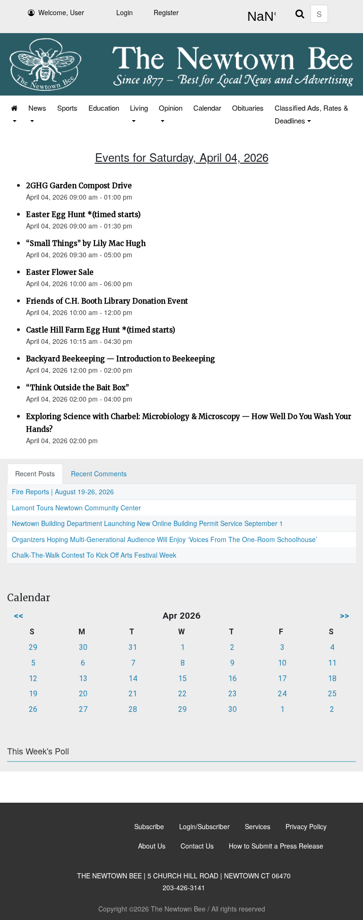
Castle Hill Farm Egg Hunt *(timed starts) (100, 329)
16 (232, 678)
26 (33, 709)
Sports (67, 108)
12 (33, 678)
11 (332, 662)
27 (83, 709)
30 (83, 647)
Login (124, 12)
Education (103, 108)
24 (282, 693)
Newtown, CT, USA (259, 16)
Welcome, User (61, 12)
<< (18, 615)
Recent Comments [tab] (99, 473)
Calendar (207, 108)
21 (133, 693)
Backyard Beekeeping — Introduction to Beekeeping (120, 358)
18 (332, 678)
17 (282, 678)
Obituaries (248, 108)
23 (232, 693)
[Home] (13, 114)
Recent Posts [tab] (35, 473)
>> (344, 615)
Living (139, 108)
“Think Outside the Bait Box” (77, 387)
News (37, 108)
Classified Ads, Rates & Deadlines (311, 114)
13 (83, 678)
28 (133, 709)
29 (33, 647)
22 (182, 693)
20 (83, 693)
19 (33, 693)
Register (166, 12)
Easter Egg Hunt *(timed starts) (83, 214)
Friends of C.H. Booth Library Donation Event (107, 301)
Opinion (170, 108)
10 (282, 662)
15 (182, 678)
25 (332, 693)
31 (133, 647)
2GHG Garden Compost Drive (79, 185)
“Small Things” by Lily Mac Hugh (86, 243)
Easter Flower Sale (60, 272)
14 (133, 678)
